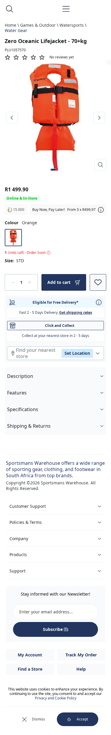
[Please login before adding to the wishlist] (98, 282)
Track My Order (81, 655)
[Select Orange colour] (13, 237)
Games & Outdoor (38, 25)
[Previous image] (12, 118)
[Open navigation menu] (66, 8)
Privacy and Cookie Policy (55, 698)
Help (81, 669)
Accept (82, 719)
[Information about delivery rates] (99, 302)
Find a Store (30, 669)
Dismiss (38, 719)
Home (10, 25)
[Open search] (9, 8)
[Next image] (99, 118)
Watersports (71, 25)
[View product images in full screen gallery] (100, 165)
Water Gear (16, 30)
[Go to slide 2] (60, 169)
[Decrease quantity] (13, 282)
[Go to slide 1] (53, 169)
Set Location (77, 353)
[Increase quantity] (30, 282)
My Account (30, 655)
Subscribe (53, 629)
